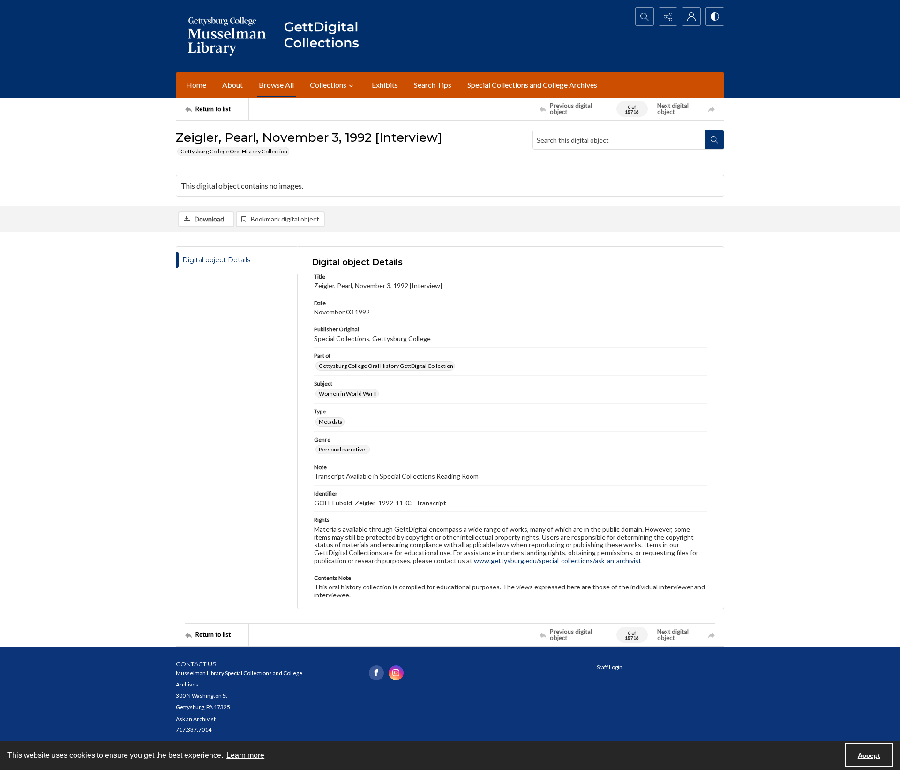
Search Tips (432, 84)
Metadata (331, 421)
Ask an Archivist (196, 719)
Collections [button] (328, 84)
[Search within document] (714, 139)
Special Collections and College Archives (532, 84)
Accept (869, 755)
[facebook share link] (376, 672)
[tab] (236, 260)
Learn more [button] (245, 755)
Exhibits (385, 84)
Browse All (276, 84)
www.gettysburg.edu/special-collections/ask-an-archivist (557, 560)
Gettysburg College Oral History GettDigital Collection (386, 365)
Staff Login (609, 667)
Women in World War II (348, 393)
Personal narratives (343, 449)
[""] (325, 36)
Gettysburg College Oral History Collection (233, 151)
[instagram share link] (396, 672)
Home (196, 84)
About (232, 84)
